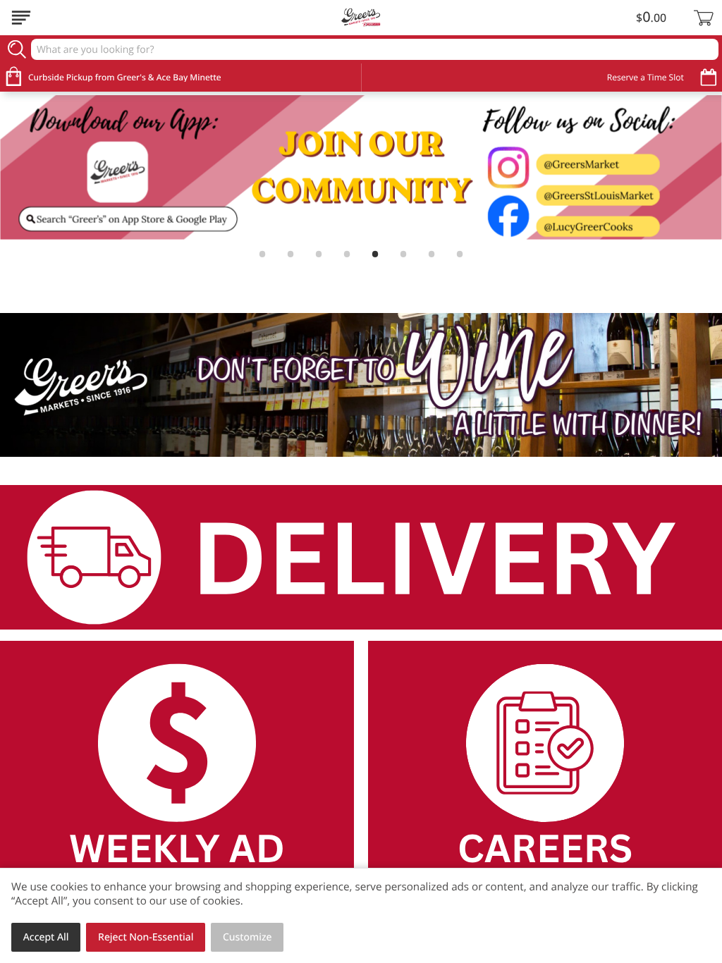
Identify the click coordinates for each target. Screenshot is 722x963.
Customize (247, 937)
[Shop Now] (21, 17)
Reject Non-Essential (145, 937)
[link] (361, 167)
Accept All (46, 937)
